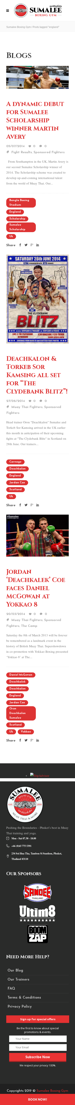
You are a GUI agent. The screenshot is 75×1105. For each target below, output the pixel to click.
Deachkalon (17, 468)
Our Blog (15, 970)
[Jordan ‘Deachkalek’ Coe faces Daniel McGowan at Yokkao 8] (37, 535)
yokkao (26, 731)
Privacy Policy (20, 1006)
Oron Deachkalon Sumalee (17, 713)
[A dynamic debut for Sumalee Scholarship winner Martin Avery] (37, 77)
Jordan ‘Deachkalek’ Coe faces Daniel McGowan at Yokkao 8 (35, 588)
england (15, 212)
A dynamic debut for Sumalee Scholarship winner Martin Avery (35, 120)
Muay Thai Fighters (26, 407)
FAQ (11, 988)
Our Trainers (18, 979)
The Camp (29, 626)
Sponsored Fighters (49, 152)
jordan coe (17, 482)
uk (11, 236)
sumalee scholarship (17, 227)
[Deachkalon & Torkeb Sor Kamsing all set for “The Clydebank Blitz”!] (37, 298)
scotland (15, 489)
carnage (15, 461)
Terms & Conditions (24, 997)
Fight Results (21, 152)
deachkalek (17, 681)
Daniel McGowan (20, 674)
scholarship (17, 218)
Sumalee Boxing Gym (18, 27)
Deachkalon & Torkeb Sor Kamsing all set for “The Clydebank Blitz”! (37, 375)
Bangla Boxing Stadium (19, 202)
